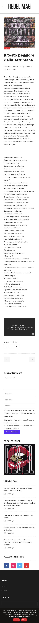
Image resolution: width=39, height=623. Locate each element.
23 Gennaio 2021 (12, 66)
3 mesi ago (10, 508)
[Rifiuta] (36, 615)
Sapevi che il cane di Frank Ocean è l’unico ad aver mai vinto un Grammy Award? (18, 542)
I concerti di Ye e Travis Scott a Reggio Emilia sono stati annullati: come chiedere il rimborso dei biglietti (19, 503)
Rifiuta (24, 620)
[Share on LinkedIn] (16, 342)
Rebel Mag (28, 66)
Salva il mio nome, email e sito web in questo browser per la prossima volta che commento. (19, 413)
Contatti (4, 590)
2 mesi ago (10, 494)
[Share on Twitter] (13, 342)
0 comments (11, 69)
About (4, 586)
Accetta (16, 620)
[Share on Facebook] (10, 342)
